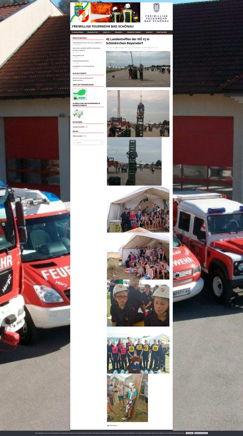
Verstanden (190, 433)
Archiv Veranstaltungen (134, 47)
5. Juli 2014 (111, 47)
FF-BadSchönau (77, 32)
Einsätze (106, 32)
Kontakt (149, 32)
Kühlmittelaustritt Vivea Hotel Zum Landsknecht (87, 43)
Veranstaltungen (134, 32)
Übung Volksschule (78, 55)
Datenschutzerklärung (201, 433)
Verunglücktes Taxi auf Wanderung (83, 66)
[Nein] (241, 433)
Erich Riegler (120, 47)
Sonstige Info (162, 32)
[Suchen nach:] (88, 142)
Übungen (118, 32)
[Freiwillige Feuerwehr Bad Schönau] (121, 21)
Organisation (92, 32)
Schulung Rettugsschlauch (81, 61)
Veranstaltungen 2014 (147, 47)
